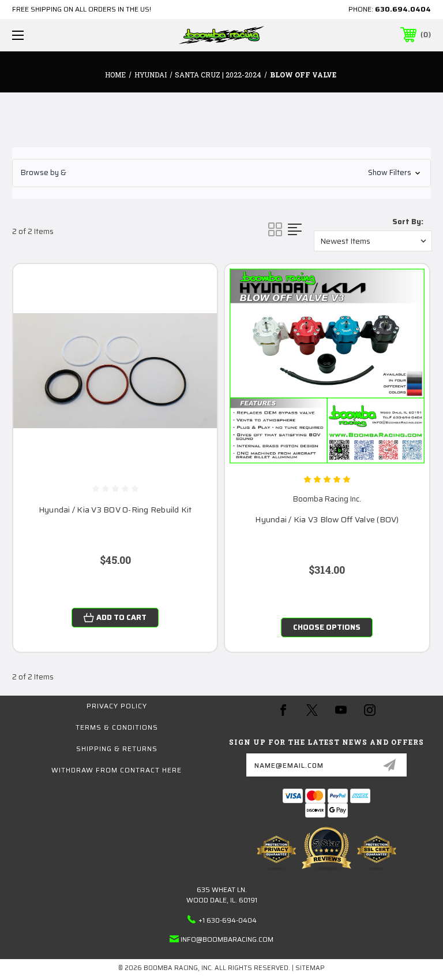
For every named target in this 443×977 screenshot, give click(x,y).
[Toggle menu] (54, 35)
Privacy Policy (117, 705)
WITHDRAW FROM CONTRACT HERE (116, 769)
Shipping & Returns (116, 748)
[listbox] (373, 241)
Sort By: (407, 222)
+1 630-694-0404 (227, 920)
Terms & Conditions (117, 727)
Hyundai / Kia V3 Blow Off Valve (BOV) (327, 520)
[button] (221, 173)
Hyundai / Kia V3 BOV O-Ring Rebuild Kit (115, 510)
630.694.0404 (403, 8)
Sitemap (310, 968)
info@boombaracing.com (227, 939)
